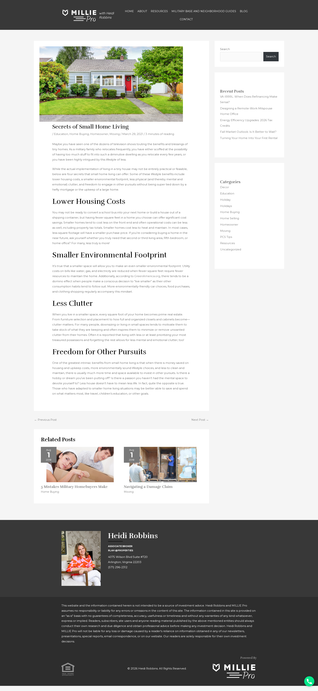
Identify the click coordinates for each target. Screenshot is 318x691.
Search (225, 49)
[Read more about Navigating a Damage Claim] (163, 464)
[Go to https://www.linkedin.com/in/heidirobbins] (127, 578)
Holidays (226, 206)
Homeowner (99, 134)
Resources (227, 243)
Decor (224, 187)
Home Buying (79, 134)
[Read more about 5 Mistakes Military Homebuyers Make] (80, 464)
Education (61, 134)
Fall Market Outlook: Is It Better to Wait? (248, 131)
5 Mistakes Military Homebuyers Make (74, 486)
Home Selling (229, 218)
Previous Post (45, 419)
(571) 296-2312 (117, 567)
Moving (114, 134)
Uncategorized (230, 249)
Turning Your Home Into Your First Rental (249, 138)
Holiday (225, 199)
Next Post (200, 419)
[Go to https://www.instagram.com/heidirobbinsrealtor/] (119, 578)
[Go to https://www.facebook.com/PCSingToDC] (111, 578)
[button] (309, 681)
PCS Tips (226, 237)
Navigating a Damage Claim (148, 486)
